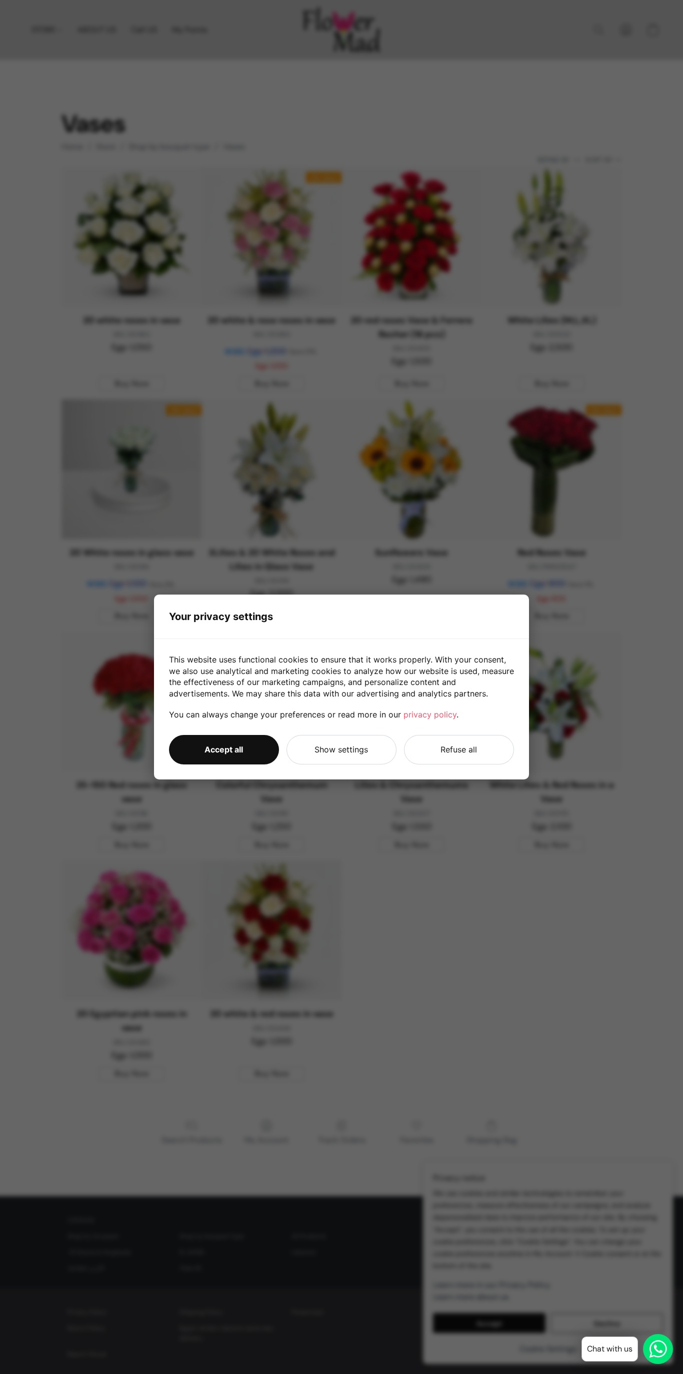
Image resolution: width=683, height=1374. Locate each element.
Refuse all (458, 749)
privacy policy (430, 714)
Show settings (341, 749)
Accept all (223, 749)
